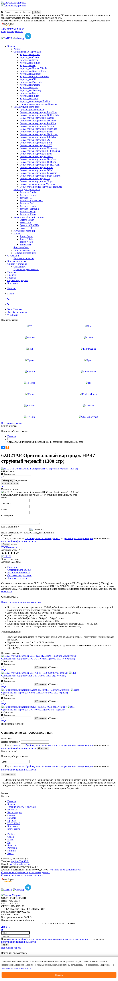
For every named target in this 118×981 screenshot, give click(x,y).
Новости (11, 272)
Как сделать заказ (16, 261)
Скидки (11, 815)
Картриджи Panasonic (31, 82)
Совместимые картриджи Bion (36, 142)
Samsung (11, 850)
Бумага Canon (27, 219)
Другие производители (32, 109)
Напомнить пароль (11, 947)
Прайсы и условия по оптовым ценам (21, 602)
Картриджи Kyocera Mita (33, 71)
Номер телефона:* (10, 741)
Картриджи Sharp (29, 93)
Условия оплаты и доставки (21, 807)
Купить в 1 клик (11, 483)
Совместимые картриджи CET (36, 145)
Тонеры (18, 233)
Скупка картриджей (17, 280)
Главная (11, 801)
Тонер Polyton (27, 239)
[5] (14, 553)
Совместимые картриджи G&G (36, 156)
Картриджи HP (27, 65)
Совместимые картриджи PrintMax (38, 137)
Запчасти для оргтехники (27, 189)
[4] (11, 553)
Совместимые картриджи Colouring (38, 148)
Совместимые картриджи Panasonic (38, 173)
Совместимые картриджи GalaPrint (38, 159)
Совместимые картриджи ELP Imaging (40, 151)
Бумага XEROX (28, 228)
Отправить (43, 748)
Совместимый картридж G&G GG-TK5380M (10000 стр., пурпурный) (38, 658)
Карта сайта (13, 829)
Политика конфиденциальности (65, 869)
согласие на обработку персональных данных (36, 745)
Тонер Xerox (26, 242)
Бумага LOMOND (29, 225)
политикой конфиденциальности (18, 541)
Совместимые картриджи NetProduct (39, 134)
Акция (17, 49)
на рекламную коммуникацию (77, 745)
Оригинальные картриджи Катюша (38, 104)
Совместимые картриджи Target (36, 181)
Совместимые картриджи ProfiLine (38, 123)
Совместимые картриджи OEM (36, 170)
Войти (5, 945)
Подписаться (8, 774)
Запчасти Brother (28, 192)
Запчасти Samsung (29, 208)
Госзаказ (11, 277)
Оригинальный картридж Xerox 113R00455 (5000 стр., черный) (34, 692)
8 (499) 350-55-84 (20, 861)
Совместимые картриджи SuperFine (38, 129)
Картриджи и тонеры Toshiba (35, 101)
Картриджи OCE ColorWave (34, 76)
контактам (6, 591)
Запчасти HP (26, 197)
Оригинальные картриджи (27, 51)
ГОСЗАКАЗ (13, 823)
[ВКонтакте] (3, 447)
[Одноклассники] (7, 447)
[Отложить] (3, 670)
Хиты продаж (14, 812)
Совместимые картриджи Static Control (40, 175)
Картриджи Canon (29, 57)
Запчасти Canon (28, 195)
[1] (3, 553)
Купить (5, 544)
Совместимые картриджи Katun (36, 167)
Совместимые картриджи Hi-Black (38, 162)
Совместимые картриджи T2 (35, 178)
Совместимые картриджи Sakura (37, 126)
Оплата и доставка (17, 264)
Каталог (11, 46)
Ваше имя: (6, 738)
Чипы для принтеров (24, 250)
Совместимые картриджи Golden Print (39, 115)
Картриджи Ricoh (29, 87)
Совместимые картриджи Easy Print (38, 112)
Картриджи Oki (28, 79)
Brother (11, 834)
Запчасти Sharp (27, 211)
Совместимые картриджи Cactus (37, 118)
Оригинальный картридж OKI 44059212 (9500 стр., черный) (33, 709)
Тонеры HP (25, 244)
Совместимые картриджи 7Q (35, 140)
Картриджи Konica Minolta (33, 68)
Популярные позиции (25, 253)
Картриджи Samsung (30, 90)
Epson (10, 839)
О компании (13, 255)
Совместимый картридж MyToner (37, 184)
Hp (8, 842)
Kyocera (11, 845)
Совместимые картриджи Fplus (36, 153)
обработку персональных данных (42, 538)
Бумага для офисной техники (29, 217)
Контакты (12, 283)
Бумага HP (25, 222)
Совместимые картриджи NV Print (38, 120)
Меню (10, 293)
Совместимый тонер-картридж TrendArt (41, 186)
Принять (59, 975)
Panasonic (12, 848)
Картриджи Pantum (30, 84)
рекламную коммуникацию (78, 538)
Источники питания (24, 231)
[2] (6, 553)
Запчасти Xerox (28, 214)
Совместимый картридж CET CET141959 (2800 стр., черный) (33, 675)
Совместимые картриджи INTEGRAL (40, 164)
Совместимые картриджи (27, 106)
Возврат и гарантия (24, 258)
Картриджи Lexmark (30, 73)
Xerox (10, 853)
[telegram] (28, 38)
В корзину (9, 480)
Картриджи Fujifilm (30, 62)
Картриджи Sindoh (29, 95)
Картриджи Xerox (29, 98)
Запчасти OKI (27, 203)
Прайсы (11, 275)
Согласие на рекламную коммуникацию (22, 875)
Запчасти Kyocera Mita (31, 200)
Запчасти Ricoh (28, 206)
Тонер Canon (26, 236)
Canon (10, 837)
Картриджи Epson (29, 60)
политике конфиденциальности (16, 968)
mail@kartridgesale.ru (12, 31)
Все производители (11, 423)
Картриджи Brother (30, 54)
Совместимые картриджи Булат (36, 131)
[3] (9, 553)
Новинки (12, 809)
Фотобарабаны (21, 247)
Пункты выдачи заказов (26, 269)
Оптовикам (20, 266)
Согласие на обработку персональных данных (25, 872)
